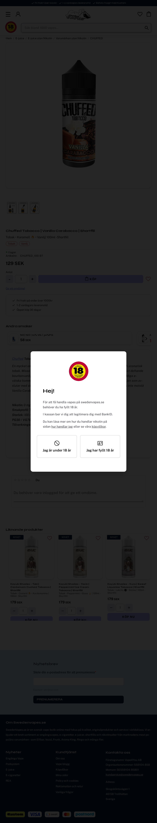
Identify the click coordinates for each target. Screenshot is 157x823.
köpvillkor (99, 426)
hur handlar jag (62, 426)
